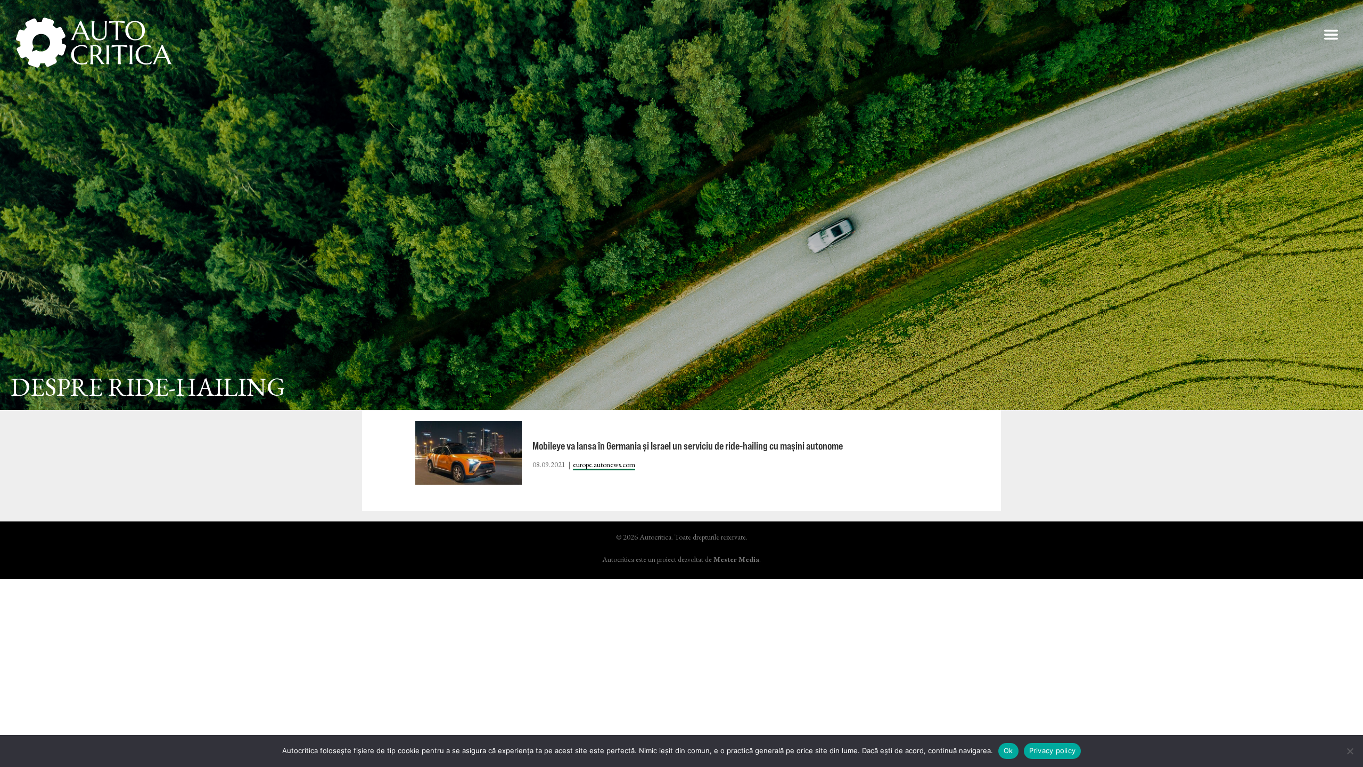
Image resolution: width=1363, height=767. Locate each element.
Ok (1008, 750)
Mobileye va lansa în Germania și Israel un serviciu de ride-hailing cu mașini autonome (687, 445)
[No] (1349, 751)
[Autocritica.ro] (94, 42)
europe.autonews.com (604, 464)
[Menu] (1331, 35)
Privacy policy (1052, 750)
